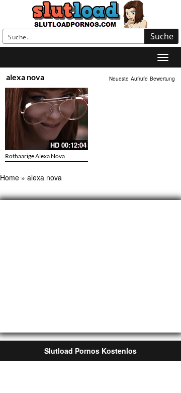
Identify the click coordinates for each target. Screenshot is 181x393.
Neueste (119, 78)
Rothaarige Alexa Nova (35, 156)
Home (9, 177)
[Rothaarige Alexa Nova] (46, 119)
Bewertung (162, 78)
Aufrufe (139, 78)
